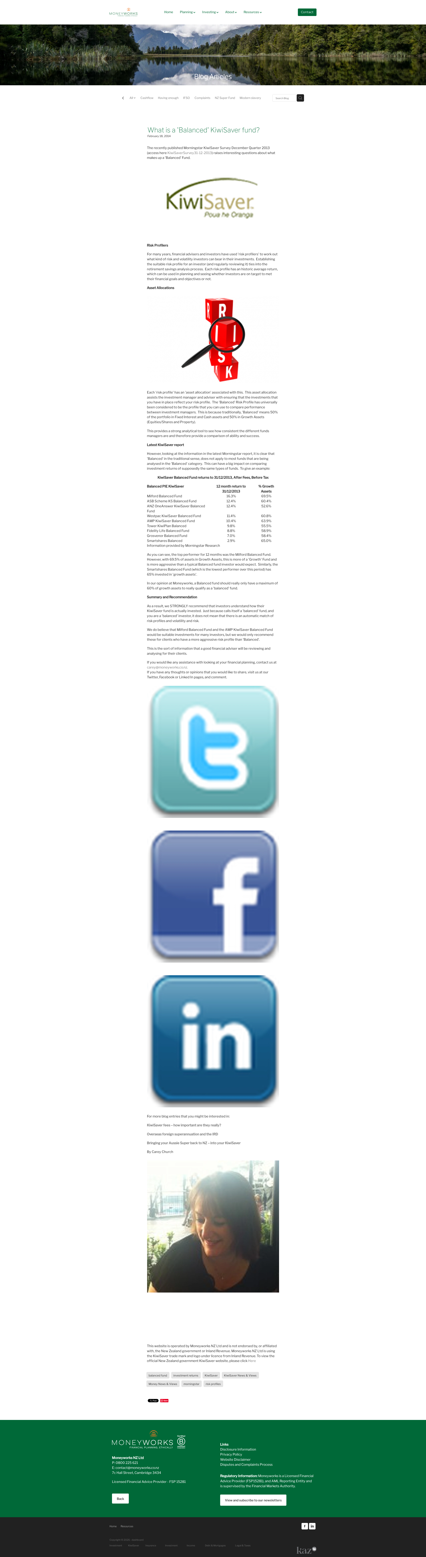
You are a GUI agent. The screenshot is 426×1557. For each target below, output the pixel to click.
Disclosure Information (238, 1449)
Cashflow (146, 97)
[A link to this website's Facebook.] (305, 1526)
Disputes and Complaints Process (246, 1464)
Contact (307, 12)
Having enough (168, 97)
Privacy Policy (231, 1454)
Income (191, 1545)
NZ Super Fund (225, 97)
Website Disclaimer (235, 1459)
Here (252, 1360)
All (131, 97)
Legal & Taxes (242, 1545)
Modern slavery (250, 97)
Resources (252, 11)
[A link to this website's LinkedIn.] (312, 1526)
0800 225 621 (127, 1462)
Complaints (202, 97)
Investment (171, 1545)
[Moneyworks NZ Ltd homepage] (130, 12)
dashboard (138, 1539)
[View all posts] (123, 98)
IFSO (186, 97)
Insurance (150, 1545)
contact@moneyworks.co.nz (137, 1467)
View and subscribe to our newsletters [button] (253, 1500)
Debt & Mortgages (215, 1545)
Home (168, 11)
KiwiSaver (133, 1545)
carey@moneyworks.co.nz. (167, 667)
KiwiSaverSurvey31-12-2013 (189, 152)
